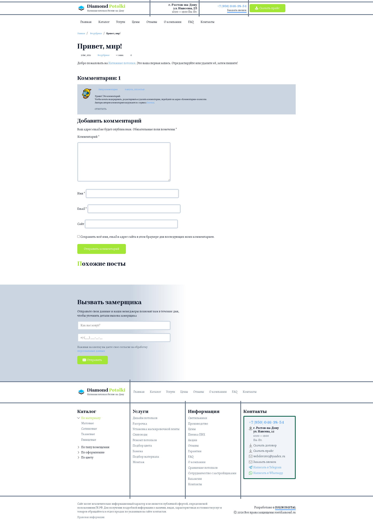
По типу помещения (95, 447)
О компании (172, 22)
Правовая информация (91, 517)
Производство (198, 424)
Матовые (87, 423)
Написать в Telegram (267, 467)
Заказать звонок (237, 10)
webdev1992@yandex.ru (269, 456)
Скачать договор (265, 445)
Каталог (103, 22)
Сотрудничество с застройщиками (212, 473)
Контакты (207, 22)
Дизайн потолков (145, 418)
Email (82, 209)
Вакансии (195, 479)
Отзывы (151, 22)
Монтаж (138, 462)
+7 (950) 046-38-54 (232, 6)
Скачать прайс (269, 8)
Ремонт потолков (145, 440)
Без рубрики (96, 33)
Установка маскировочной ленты (156, 429)
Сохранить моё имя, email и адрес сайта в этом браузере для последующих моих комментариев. (147, 237)
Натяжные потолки (121, 63)
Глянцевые (88, 440)
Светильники (197, 418)
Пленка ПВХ (196, 434)
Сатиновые (89, 429)
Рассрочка (140, 424)
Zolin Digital (285, 507)
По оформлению (93, 452)
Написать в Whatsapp (268, 473)
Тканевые (88, 434)
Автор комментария (108, 89)
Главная (86, 22)
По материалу (90, 418)
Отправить (94, 360)
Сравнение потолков (203, 468)
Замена (138, 451)
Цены (136, 22)
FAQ (191, 22)
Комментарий (88, 137)
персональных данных (91, 351)
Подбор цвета (142, 445)
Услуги (120, 22)
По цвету (87, 457)
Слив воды (140, 434)
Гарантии (194, 451)
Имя (81, 193)
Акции (192, 440)
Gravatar (150, 102)
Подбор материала (146, 457)
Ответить (100, 109)
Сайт (80, 224)
